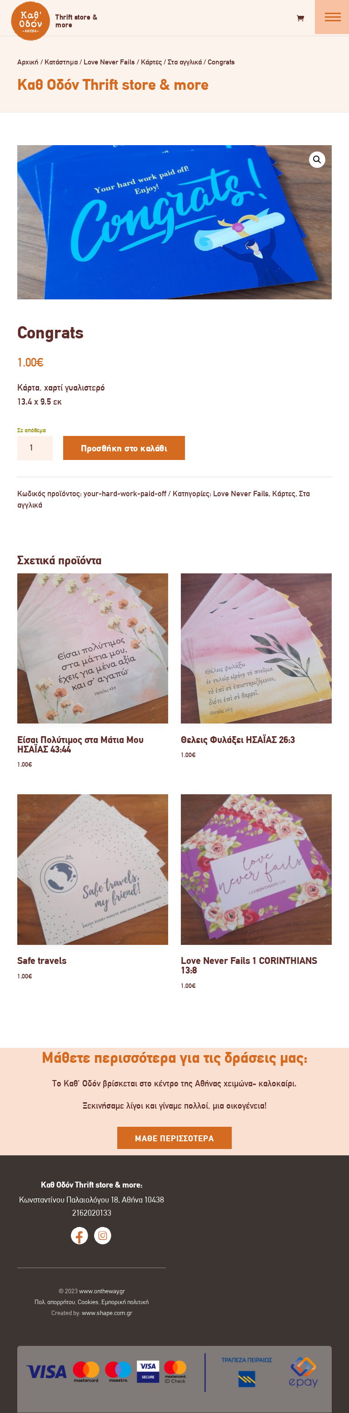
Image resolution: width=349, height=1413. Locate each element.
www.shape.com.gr (107, 1312)
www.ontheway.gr (102, 1291)
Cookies (88, 1301)
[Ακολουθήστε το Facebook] (79, 1236)
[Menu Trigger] (332, 17)
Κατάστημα (61, 62)
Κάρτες (151, 62)
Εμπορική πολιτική (125, 1301)
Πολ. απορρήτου (55, 1301)
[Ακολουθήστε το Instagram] (103, 1236)
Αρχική (28, 62)
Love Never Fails (109, 62)
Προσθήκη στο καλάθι (124, 448)
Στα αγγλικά (185, 62)
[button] (317, 160)
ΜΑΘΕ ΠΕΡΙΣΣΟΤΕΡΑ (174, 1139)
